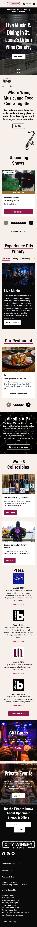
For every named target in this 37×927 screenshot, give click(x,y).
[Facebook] (3, 853)
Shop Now (10, 513)
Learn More (21, 11)
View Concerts (12, 322)
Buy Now (9, 560)
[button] (3, 4)
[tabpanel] (18, 44)
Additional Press (19, 713)
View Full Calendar (18, 232)
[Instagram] (8, 853)
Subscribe (19, 830)
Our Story (18, 126)
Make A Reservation (18, 394)
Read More (17, 604)
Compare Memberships (18, 447)
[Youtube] (13, 853)
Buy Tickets (19, 57)
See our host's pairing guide (12, 506)
